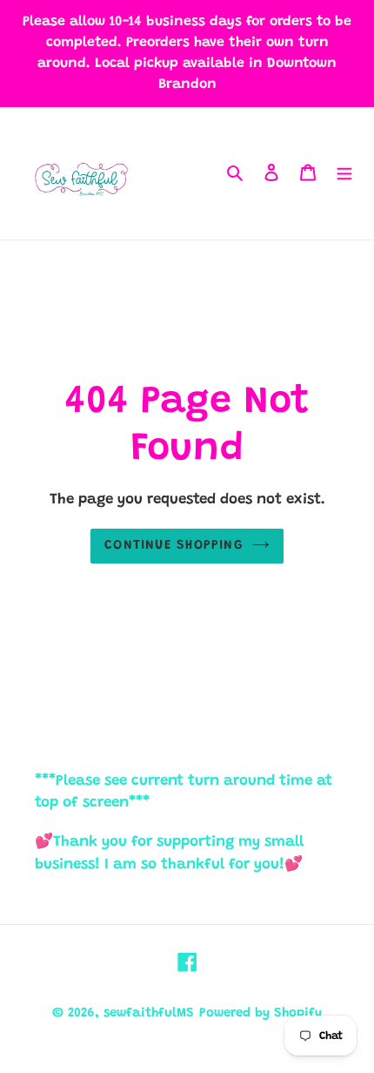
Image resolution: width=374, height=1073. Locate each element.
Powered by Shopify (260, 1013)
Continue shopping (174, 545)
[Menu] (344, 173)
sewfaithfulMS (149, 1013)
